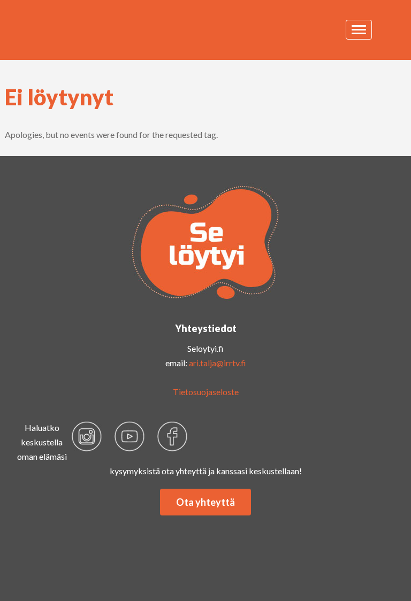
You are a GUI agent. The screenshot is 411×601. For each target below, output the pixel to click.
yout (129, 436)
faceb (172, 436)
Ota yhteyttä (205, 502)
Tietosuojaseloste (206, 392)
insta (87, 436)
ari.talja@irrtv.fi (217, 363)
